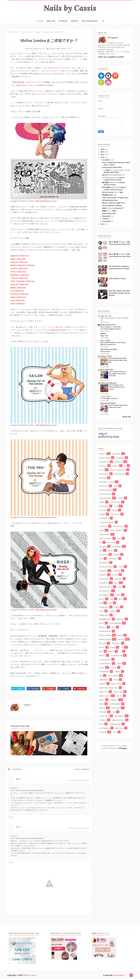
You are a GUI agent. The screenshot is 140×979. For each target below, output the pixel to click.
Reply (10, 817)
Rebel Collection (18, 287)
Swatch (102, 708)
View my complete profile (111, 57)
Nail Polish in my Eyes (108, 349)
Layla (101, 611)
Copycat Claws (106, 356)
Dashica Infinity (105, 539)
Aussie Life (118, 462)
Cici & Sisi (102, 510)
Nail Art (121, 639)
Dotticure (111, 543)
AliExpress (120, 458)
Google (50, 689)
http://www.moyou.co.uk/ (45, 201)
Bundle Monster (105, 490)
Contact (75, 21)
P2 (120, 651)
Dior (119, 539)
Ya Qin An (102, 732)
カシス (18, 827)
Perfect (102, 656)
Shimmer (102, 684)
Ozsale (111, 651)
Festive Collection (18, 262)
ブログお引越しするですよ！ (109, 398)
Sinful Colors (104, 696)
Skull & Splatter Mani (117, 279)
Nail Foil (102, 643)
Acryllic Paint (104, 458)
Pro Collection (17, 290)
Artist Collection (18, 271)
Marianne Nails (105, 619)
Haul (116, 583)
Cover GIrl (103, 526)
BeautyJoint (104, 474)
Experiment (112, 559)
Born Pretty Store (106, 482)
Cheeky (101, 502)
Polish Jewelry (104, 660)
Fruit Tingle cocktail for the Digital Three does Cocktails (118, 374)
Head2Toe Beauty (105, 587)
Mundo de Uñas (105, 639)
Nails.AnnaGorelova (108, 325)
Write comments (82, 769)
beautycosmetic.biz (117, 470)
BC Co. (101, 470)
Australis (103, 466)
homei (118, 595)
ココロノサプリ (105, 396)
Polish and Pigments (108, 383)
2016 (102, 149)
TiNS (113, 712)
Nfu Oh (102, 647)
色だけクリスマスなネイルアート (113, 175)
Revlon (113, 668)
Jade (111, 599)
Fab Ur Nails (103, 563)
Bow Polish (103, 486)
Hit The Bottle (104, 591)
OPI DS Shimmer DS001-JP (112, 206)
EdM (100, 551)
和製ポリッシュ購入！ (110, 211)
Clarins (102, 514)
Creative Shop (118, 526)
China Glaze (103, 506)
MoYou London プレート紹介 (112, 192)
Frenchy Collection (19, 284)
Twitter (20, 689)
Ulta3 (101, 724)
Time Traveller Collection (22, 281)
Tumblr (66, 689)
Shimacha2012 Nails (108, 403)
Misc (113, 627)
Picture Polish (116, 656)
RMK (100, 676)
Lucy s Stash (105, 340)
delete (88, 780)
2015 (102, 152)
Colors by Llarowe (106, 522)
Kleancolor (103, 607)
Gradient (118, 579)
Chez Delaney (115, 502)
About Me (51, 21)
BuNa (116, 486)
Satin (116, 680)
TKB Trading (119, 716)
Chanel (120, 498)
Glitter (115, 575)
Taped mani (115, 708)
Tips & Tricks (104, 716)
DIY (100, 543)
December (106, 160)
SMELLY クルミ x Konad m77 (113, 208)
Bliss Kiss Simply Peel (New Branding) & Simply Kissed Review (119, 293)
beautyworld (119, 474)
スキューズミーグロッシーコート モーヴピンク (114, 319)
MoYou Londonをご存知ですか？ (114, 203)
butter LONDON (105, 494)
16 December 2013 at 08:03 (77, 780)
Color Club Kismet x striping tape (115, 198)
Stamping (113, 700)
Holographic (104, 595)
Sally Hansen (113, 676)
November (106, 216)
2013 (102, 157)
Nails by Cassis (70, 8)
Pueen (119, 664)
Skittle (119, 696)
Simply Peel (103, 692)
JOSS (100, 603)
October (105, 219)
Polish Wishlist (105, 664)
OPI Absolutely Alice (110, 200)
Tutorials (63, 21)
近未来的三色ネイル (109, 195)
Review (101, 668)
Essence (116, 555)
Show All (126, 416)
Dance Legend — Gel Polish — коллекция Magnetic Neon (111, 328)
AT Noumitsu (104, 462)
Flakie (120, 567)
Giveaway (102, 575)
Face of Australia (106, 567)
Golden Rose (104, 579)
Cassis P (27, 705)
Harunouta (103, 583)
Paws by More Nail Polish (112, 167)
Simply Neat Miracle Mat (108, 688)
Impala (101, 599)
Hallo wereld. (105, 351)
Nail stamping (18, 82)
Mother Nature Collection (22, 265)
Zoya (115, 732)
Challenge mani (105, 498)
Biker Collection (18, 259)
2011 (102, 224)
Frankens (102, 571)
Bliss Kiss (102, 478)
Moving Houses (105, 631)
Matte (101, 623)
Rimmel (117, 672)
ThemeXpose (119, 975)
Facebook (35, 689)
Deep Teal (104, 336)
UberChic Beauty (118, 720)
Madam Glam (104, 615)
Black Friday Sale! (109, 214)
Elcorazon (103, 555)
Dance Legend (104, 534)
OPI (122, 647)
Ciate (116, 506)
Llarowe (112, 611)
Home (40, 21)
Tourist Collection (19, 278)
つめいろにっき (105, 316)
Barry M (115, 466)
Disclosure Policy (90, 21)
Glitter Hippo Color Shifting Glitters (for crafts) (117, 387)
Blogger (123, 748)
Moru (18, 779)
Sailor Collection (18, 297)
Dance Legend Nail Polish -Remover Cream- (118, 406)
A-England (116, 454)
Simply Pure (118, 692)
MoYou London (105, 635)
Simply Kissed (116, 684)
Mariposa (120, 619)
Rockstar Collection (19, 275)
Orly (101, 651)
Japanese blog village (108, 436)
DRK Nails (102, 547)
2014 (102, 155)
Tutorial (102, 720)
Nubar (112, 647)
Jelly (121, 599)
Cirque (114, 510)
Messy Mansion (115, 623)
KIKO (110, 603)
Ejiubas (110, 551)
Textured (102, 712)
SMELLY (101, 700)
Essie (101, 559)
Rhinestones (104, 672)
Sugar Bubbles (114, 704)
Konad (116, 607)
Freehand (116, 571)
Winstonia (119, 728)
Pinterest (81, 689)
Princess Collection (19, 294)
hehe (120, 587)
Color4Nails (104, 518)
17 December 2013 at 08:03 (77, 828)
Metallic (102, 627)
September (107, 221)
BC (125, 466)
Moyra (120, 635)
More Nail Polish (106, 370)
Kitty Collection (17, 303)
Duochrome (116, 547)
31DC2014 (102, 454)
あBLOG (103, 334)
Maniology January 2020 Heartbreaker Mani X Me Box (118, 360)
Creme (101, 530)
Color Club (115, 514)
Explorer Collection (19, 255)
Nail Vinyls (116, 643)
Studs (101, 704)
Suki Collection (17, 300)
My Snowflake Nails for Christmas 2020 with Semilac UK (113, 343)
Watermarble (104, 728)
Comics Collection (19, 268)
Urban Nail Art (115, 724)
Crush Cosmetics (116, 530)
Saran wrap (103, 680)
